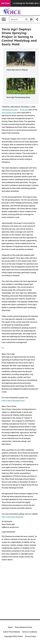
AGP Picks (5, 3)
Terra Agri (24, 110)
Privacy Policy (30, 636)
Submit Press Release (11, 632)
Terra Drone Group (9, 113)
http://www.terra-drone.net (12, 517)
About (10, 627)
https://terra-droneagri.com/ (13, 400)
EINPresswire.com (10, 110)
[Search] (26, 19)
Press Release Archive (23, 627)
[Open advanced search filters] (31, 19)
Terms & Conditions (29, 632)
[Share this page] (36, 19)
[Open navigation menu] (4, 19)
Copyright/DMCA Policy (13, 636)
